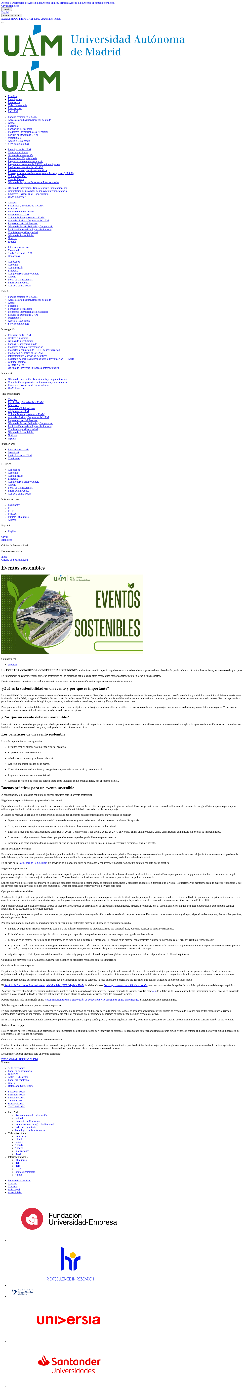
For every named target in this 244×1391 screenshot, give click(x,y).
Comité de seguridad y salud (23, 232)
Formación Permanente (20, 128)
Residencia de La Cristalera (32, 862)
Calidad (12, 276)
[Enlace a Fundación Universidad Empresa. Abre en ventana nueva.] (69, 1240)
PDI (15, 18)
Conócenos (14, 256)
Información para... (12, 15)
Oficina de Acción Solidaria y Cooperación (30, 226)
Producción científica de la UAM (25, 167)
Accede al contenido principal (99, 2)
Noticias (12, 238)
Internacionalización (18, 247)
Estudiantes (7, 18)
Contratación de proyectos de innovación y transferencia (37, 191)
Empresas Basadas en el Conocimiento (28, 194)
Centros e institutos (18, 152)
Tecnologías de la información (30, 1130)
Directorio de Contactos (27, 1121)
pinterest (12, 664)
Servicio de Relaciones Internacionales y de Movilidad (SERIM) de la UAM (44, 985)
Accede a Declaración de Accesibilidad (21, 2)
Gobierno (13, 264)
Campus (12, 202)
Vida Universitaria (17, 105)
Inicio (4, 556)
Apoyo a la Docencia (19, 140)
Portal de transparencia (20, 1071)
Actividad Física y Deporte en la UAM (28, 220)
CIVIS (4, 5)
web (153, 991)
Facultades (20, 1136)
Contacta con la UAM (19, 285)
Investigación (15, 99)
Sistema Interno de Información (31, 1115)
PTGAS (27, 18)
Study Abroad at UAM (20, 253)
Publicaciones (22, 1151)
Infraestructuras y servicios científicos (27, 170)
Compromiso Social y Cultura (23, 273)
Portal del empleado (18, 1080)
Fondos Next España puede (22, 158)
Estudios (12, 96)
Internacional (15, 108)
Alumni (57, 18)
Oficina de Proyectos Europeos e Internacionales (33, 182)
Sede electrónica (16, 1068)
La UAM (13, 111)
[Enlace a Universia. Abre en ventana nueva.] (69, 1341)
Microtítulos (14, 137)
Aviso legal (14, 1189)
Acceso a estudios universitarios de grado (29, 119)
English (5, 12)
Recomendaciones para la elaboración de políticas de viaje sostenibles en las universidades (92, 999)
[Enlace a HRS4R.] (69, 1285)
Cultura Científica (17, 176)
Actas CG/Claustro (18, 1077)
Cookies (12, 1183)
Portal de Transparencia (20, 279)
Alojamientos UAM (18, 214)
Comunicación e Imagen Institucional (34, 1124)
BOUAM (13, 1074)
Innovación (14, 102)
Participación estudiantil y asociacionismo (29, 229)
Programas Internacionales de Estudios (28, 131)
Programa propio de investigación (25, 161)
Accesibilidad (15, 1192)
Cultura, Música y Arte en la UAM (26, 217)
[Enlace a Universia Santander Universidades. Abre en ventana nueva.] (69, 1386)
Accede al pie (76, 2)
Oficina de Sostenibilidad (21, 235)
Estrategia (13, 270)
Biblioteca (13, 5)
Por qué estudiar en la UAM (23, 117)
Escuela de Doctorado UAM (23, 134)
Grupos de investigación (20, 155)
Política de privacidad (19, 1180)
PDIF (20, 18)
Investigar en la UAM (19, 149)
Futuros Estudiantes (42, 18)
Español (6, 9)
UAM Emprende (17, 196)
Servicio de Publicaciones (21, 211)
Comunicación (15, 267)
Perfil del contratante (25, 1127)
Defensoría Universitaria (21, 1085)
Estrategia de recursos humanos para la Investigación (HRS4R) (41, 173)
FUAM (18, 1154)
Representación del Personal (23, 223)
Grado (11, 122)
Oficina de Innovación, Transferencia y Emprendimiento (37, 188)
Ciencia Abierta (16, 179)
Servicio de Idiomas (18, 143)
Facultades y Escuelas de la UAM (25, 205)
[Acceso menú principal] (2, 22)
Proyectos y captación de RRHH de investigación (34, 164)
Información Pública (18, 282)
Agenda (12, 241)
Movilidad (13, 250)
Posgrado (13, 125)
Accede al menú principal (55, 2)
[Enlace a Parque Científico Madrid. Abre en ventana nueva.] (22, 1296)
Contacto (12, 1186)
